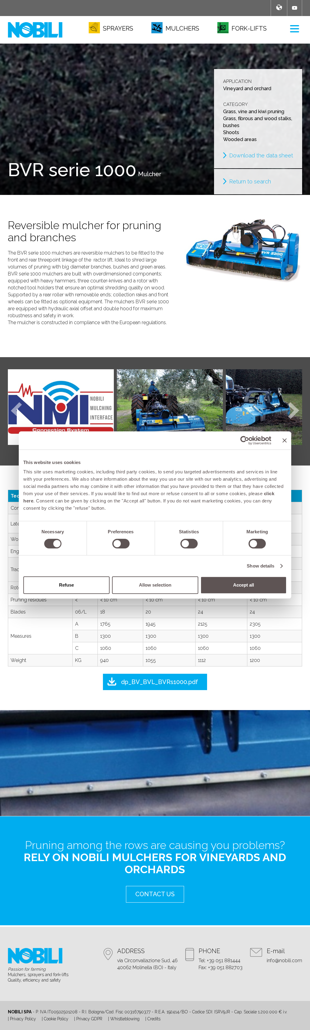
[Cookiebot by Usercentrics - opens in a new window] (244, 440)
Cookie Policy (56, 1018)
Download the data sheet (261, 155)
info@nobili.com (284, 960)
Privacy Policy (23, 1018)
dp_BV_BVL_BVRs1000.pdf (159, 682)
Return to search (250, 181)
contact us (155, 894)
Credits (153, 1018)
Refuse (66, 584)
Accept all (243, 584)
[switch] (121, 543)
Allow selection (155, 584)
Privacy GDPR (89, 1018)
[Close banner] (284, 440)
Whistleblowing (125, 1018)
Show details (260, 565)
